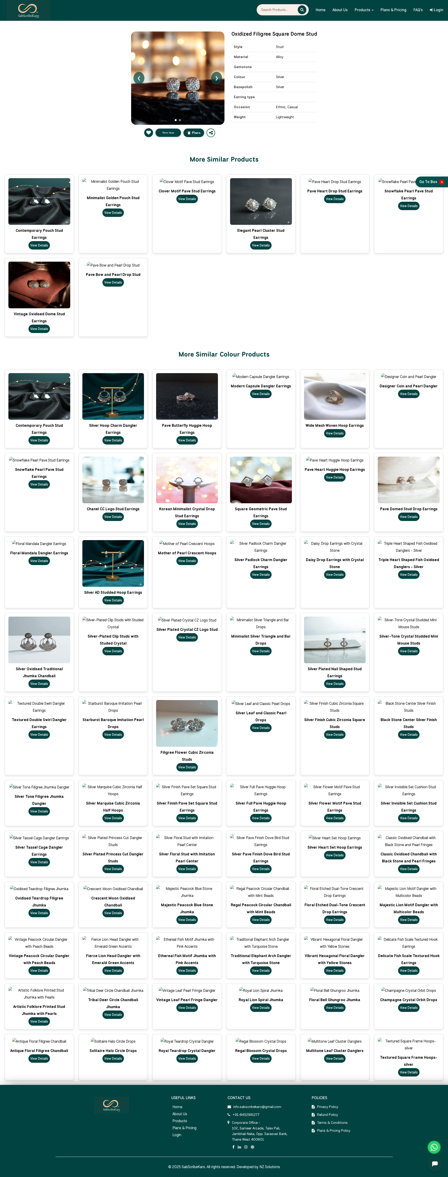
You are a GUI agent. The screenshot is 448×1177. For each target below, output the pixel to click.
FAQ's (418, 9)
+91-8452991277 (246, 1114)
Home (321, 9)
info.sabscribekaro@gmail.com (257, 1106)
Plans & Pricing (393, 9)
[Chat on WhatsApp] (434, 1147)
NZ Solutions (269, 1166)
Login (438, 9)
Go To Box (431, 181)
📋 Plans (193, 133)
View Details (39, 245)
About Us (340, 9)
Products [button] (363, 9)
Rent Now (168, 133)
